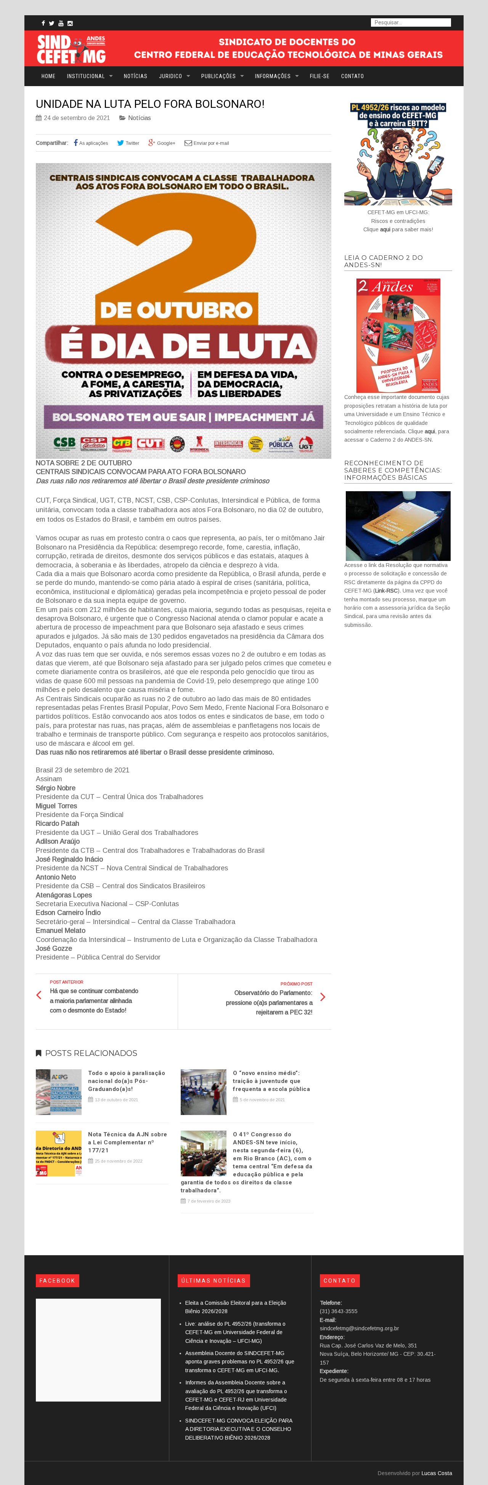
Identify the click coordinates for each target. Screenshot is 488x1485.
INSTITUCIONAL (86, 76)
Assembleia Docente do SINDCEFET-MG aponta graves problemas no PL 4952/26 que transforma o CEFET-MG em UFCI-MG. (239, 1361)
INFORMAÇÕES (273, 76)
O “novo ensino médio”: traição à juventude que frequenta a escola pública (271, 1081)
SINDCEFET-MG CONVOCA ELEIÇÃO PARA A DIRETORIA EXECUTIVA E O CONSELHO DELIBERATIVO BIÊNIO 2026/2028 (238, 1429)
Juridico (170, 76)
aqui (385, 229)
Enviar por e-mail (211, 143)
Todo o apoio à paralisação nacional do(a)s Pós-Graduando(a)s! (126, 1081)
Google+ (166, 143)
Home (49, 76)
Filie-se (320, 76)
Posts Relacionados (91, 1053)
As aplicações (93, 143)
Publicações (218, 76)
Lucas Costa (437, 1473)
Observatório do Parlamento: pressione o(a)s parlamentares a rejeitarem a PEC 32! (269, 1003)
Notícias (136, 76)
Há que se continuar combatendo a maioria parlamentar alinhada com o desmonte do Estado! (94, 1001)
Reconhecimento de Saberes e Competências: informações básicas (393, 470)
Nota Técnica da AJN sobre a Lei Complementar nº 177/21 (127, 1142)
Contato (352, 76)
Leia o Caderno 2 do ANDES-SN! (383, 261)
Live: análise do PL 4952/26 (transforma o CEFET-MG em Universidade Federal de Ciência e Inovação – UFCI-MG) (235, 1332)
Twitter (132, 143)
